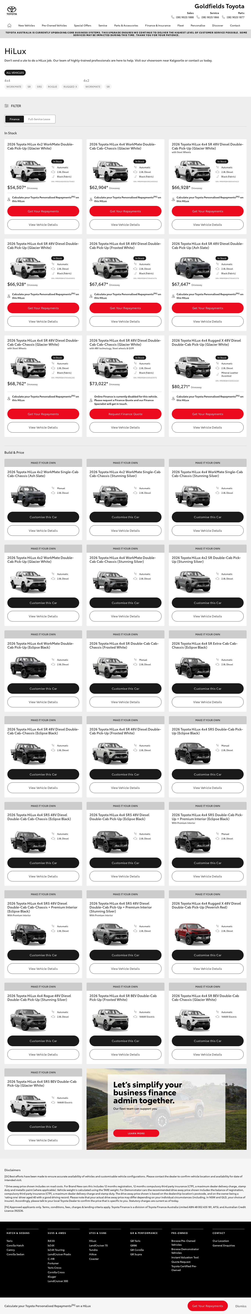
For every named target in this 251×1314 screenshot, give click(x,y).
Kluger (52, 1276)
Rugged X (70, 86)
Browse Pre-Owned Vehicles (183, 1242)
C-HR (51, 1259)
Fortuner (53, 1263)
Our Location (221, 1241)
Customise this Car (43, 517)
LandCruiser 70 (98, 1245)
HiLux (92, 1241)
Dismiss (240, 1306)
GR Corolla (137, 1250)
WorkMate (13, 86)
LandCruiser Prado (59, 1254)
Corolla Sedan (15, 1254)
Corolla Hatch (15, 1245)
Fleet (181, 25)
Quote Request (180, 1261)
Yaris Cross (54, 1267)
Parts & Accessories (126, 25)
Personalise (198, 25)
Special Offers (83, 25)
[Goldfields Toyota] (12, 10)
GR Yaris (135, 1241)
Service (102, 25)
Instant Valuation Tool (185, 1257)
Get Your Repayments (43, 211)
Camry (11, 1250)
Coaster (94, 1259)
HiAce (93, 1254)
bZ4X (51, 1245)
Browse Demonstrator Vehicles (185, 1250)
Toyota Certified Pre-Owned (184, 1268)
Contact (235, 25)
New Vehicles (26, 25)
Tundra (93, 1250)
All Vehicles (15, 72)
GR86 (133, 1245)
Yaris (9, 1241)
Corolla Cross (56, 1272)
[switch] (29, 119)
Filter (16, 105)
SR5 (39, 86)
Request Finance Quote (126, 414)
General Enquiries (224, 1245)
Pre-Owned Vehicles (54, 25)
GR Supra (136, 1254)
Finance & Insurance (158, 25)
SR (29, 86)
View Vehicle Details (43, 224)
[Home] (9, 25)
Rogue (52, 86)
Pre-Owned (179, 1232)
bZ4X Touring (56, 1250)
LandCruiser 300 (58, 1281)
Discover (217, 25)
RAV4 (51, 1241)
